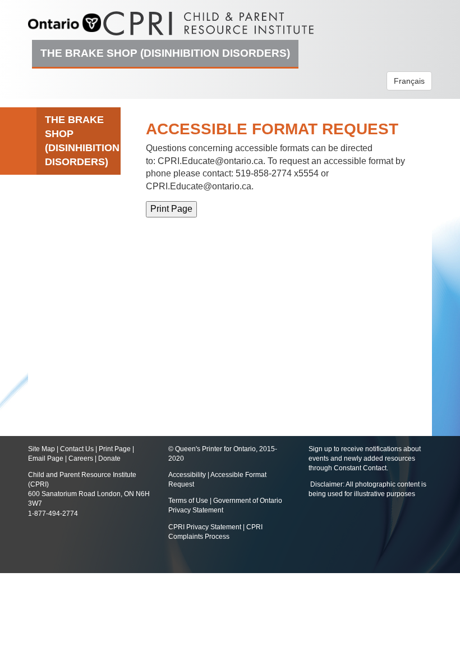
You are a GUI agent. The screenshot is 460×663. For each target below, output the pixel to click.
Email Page (45, 458)
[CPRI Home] (208, 19)
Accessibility (188, 475)
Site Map (41, 449)
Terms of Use (188, 501)
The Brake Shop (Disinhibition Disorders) (165, 53)
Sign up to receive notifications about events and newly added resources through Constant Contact (365, 458)
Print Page (115, 449)
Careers (80, 458)
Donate (109, 458)
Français (409, 80)
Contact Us (77, 449)
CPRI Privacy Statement (204, 527)
